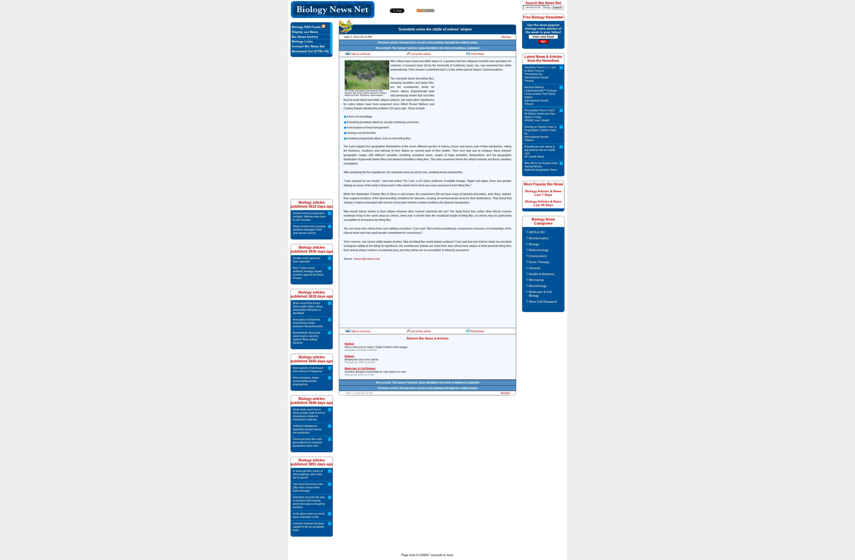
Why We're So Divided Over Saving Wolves (541, 166)
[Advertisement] (474, 111)
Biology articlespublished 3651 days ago (312, 462)
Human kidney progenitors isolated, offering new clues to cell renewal (309, 216)
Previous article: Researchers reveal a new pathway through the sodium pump (427, 42)
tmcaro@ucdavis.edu (367, 258)
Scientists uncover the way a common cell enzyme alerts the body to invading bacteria (309, 502)
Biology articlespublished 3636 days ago (312, 249)
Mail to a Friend (360, 54)
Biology (506, 37)
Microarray (536, 280)
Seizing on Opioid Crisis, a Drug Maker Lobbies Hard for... (540, 133)
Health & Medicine (541, 274)
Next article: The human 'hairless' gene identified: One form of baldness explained (427, 48)
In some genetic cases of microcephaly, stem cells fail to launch (308, 474)
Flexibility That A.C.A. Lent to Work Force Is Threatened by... (540, 74)
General (534, 268)
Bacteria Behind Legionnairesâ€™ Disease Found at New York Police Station (540, 96)
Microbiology (538, 286)
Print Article (477, 54)
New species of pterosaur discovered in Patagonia (308, 369)
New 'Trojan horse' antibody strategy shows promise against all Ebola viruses (308, 273)
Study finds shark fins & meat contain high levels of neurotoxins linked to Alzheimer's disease (309, 414)
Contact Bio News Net (308, 46)
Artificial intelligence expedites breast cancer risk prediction (307, 429)
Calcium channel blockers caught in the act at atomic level (308, 527)
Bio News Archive (305, 37)
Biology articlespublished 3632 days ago (312, 204)
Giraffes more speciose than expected (307, 260)
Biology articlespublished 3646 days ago (312, 401)
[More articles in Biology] (345, 32)
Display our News (305, 32)
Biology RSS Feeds (307, 27)
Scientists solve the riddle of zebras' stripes (435, 29)
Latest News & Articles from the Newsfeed (543, 59)
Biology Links (302, 41)
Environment (538, 256)
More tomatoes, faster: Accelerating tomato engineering (306, 381)
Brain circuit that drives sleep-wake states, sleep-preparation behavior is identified (308, 308)
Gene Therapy (539, 262)
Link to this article (420, 54)
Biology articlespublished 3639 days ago (312, 294)
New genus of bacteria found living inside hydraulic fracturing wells (308, 323)
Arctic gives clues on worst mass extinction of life (309, 515)
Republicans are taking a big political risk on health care (539, 151)
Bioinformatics (539, 238)
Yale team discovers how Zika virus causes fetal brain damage (308, 487)
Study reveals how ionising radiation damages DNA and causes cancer (309, 230)
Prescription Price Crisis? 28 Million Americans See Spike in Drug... (539, 115)
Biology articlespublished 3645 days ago (312, 359)
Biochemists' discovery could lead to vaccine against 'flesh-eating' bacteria (306, 337)
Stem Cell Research (543, 301)
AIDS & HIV (537, 232)
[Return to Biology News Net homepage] (333, 17)
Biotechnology (539, 250)
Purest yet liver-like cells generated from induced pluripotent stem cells (307, 442)
